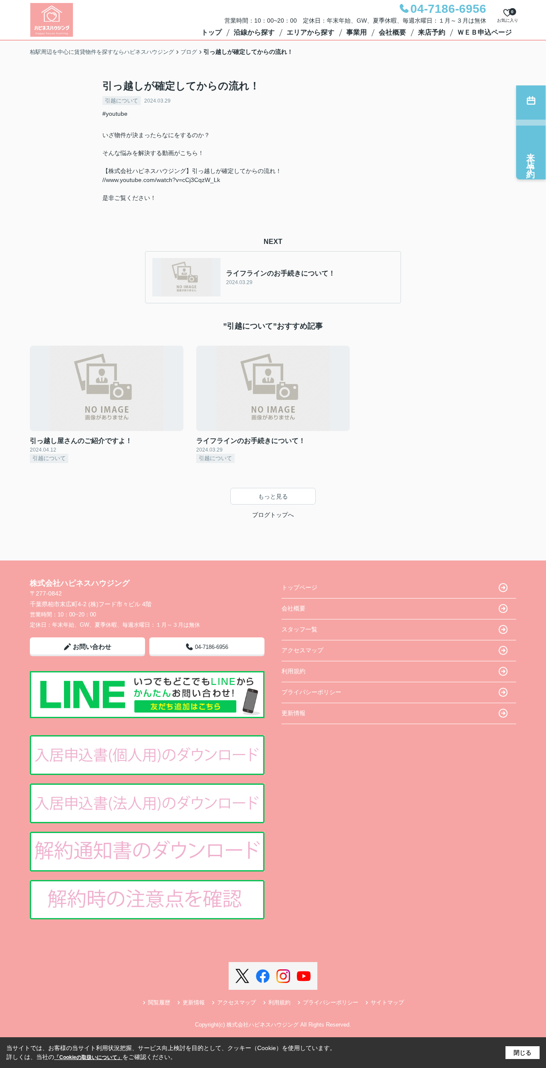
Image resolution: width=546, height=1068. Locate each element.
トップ (211, 32)
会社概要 (392, 32)
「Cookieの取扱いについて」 (88, 1057)
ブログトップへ (273, 514)
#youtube (115, 113)
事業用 (356, 32)
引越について (121, 100)
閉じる (522, 1052)
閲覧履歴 (159, 1002)
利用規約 (293, 671)
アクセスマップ (302, 650)
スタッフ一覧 (299, 629)
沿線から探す (254, 32)
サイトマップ (387, 1002)
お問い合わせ (92, 646)
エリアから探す (310, 32)
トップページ (299, 587)
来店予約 (431, 32)
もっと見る (273, 496)
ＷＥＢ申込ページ (484, 32)
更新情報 (293, 713)
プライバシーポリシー (311, 692)
